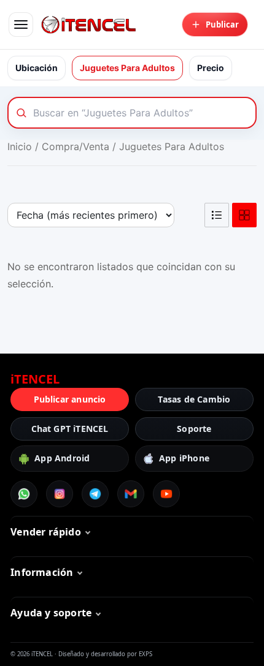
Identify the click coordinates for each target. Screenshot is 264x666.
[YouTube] (166, 493)
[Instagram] (59, 493)
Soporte (194, 428)
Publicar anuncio (70, 399)
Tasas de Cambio (194, 399)
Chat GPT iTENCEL (70, 428)
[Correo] (130, 493)
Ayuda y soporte (50, 612)
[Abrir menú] (21, 24)
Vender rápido (45, 532)
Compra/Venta (75, 146)
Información (41, 572)
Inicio (19, 146)
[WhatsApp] (23, 493)
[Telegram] (95, 493)
